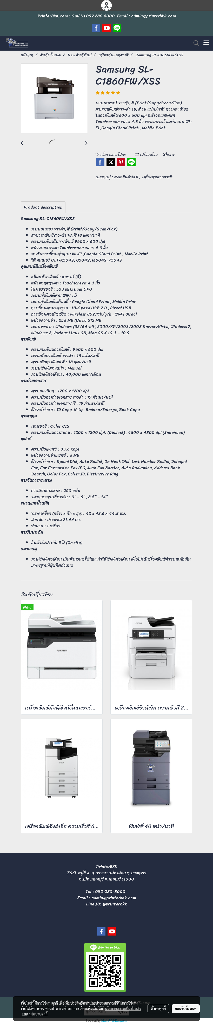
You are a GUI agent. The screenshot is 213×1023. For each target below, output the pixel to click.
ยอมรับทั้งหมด (186, 1008)
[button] (194, 43)
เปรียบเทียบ (148, 154)
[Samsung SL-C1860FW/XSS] (54, 99)
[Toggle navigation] (206, 43)
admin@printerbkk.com (113, 898)
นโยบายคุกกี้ (38, 1014)
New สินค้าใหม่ (126, 177)
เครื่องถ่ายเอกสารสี (157, 177)
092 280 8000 (100, 16)
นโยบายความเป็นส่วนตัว (123, 1008)
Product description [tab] (43, 207)
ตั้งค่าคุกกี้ (158, 1008)
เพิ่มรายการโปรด (112, 154)
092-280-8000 (110, 891)
